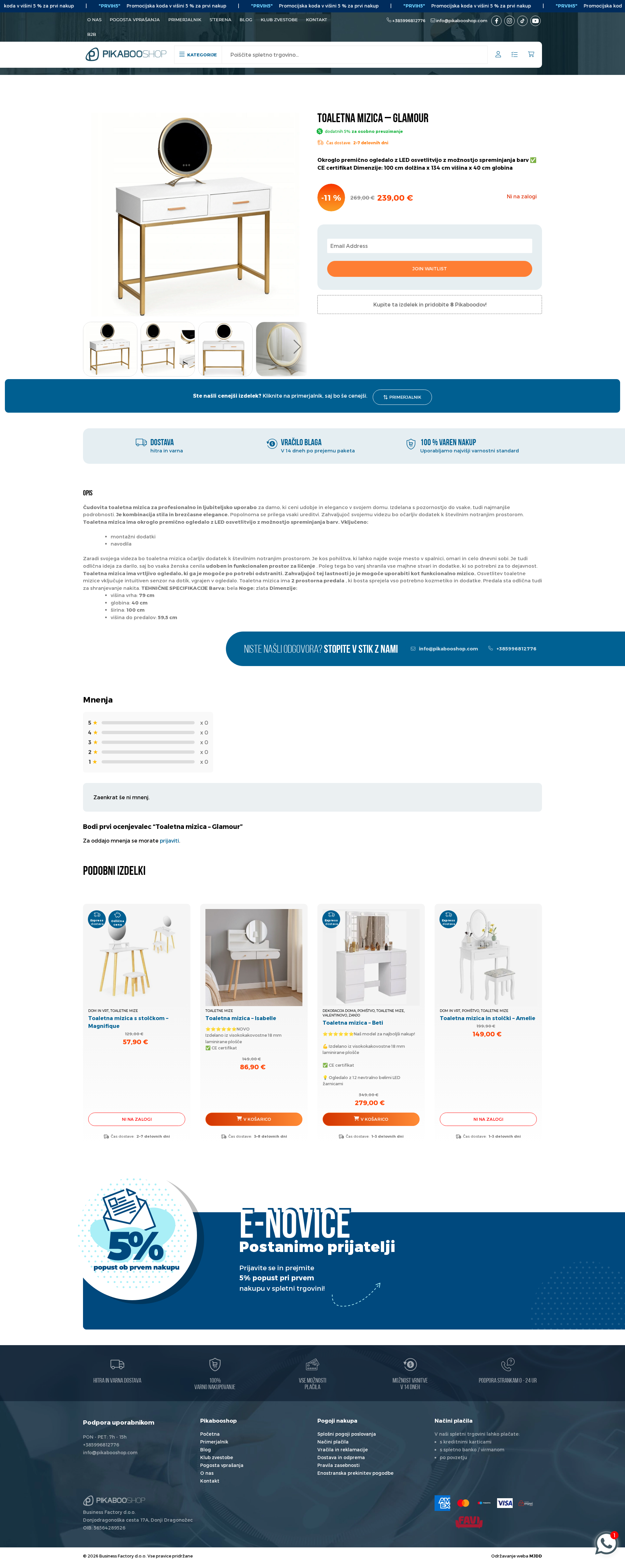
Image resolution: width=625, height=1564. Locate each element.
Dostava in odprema (341, 1457)
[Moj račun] (498, 55)
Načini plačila (333, 1441)
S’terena (220, 19)
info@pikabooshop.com (461, 20)
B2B (91, 34)
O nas (94, 19)
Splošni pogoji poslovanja (346, 1434)
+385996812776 (408, 20)
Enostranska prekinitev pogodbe (355, 1473)
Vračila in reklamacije (342, 1449)
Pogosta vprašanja (135, 19)
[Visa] (505, 1503)
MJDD (535, 1555)
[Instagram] (509, 21)
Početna (210, 1434)
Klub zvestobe (279, 19)
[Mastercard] (463, 1503)
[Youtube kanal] (535, 21)
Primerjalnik (184, 19)
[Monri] (526, 1503)
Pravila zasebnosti (338, 1465)
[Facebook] (496, 21)
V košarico (257, 1119)
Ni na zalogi (137, 1119)
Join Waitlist (429, 268)
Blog (246, 19)
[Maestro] (484, 1503)
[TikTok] (522, 21)
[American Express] (442, 1503)
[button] (297, 347)
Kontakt (316, 19)
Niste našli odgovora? (321, 650)
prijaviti (169, 840)
